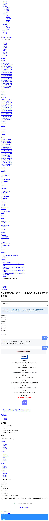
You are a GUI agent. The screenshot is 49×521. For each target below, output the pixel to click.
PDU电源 (3, 205)
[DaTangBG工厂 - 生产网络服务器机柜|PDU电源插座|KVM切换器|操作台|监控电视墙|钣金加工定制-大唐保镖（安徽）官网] (6, 37)
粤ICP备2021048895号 (24, 507)
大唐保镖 (4, 309)
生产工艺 (3, 134)
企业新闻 (3, 259)
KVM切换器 (4, 188)
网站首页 (5, 1)
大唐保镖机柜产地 (7, 262)
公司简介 (3, 58)
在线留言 (3, 126)
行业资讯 (3, 252)
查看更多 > (3, 91)
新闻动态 (5, 287)
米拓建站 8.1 (8, 513)
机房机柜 (3, 171)
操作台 (2, 218)
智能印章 (3, 232)
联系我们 (3, 94)
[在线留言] (3, 129)
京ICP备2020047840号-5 (6, 511)
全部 (7, 15)
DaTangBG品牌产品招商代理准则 (10, 255)
